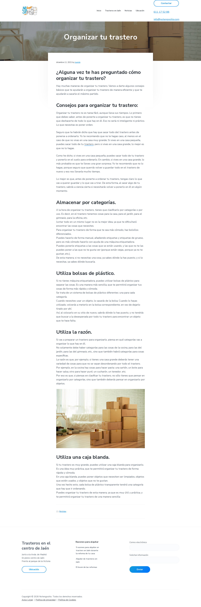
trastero (89, 144)
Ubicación (34, 569)
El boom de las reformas (86, 567)
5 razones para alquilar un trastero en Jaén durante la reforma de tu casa (87, 550)
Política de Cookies (67, 600)
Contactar (166, 3)
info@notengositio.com (166, 19)
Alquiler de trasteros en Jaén (86, 560)
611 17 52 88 (161, 12)
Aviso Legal (27, 600)
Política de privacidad (46, 600)
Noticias (62, 511)
